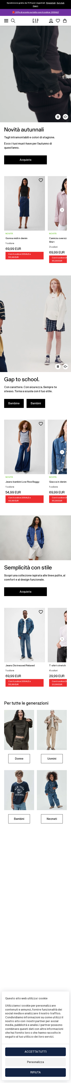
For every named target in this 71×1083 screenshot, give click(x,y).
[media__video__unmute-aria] (65, 117)
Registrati (51, 3)
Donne (19, 758)
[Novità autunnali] (35, 97)
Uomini (51, 758)
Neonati (52, 818)
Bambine (14, 403)
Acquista (25, 159)
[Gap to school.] (35, 343)
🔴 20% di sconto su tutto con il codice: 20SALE (35, 12)
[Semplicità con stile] (35, 557)
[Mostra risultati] (13, 21)
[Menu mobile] (6, 21)
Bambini (36, 403)
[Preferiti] (58, 21)
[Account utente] (51, 21)
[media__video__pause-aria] (58, 117)
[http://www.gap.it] (35, 21)
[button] (62, 210)
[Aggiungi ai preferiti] (41, 180)
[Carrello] (65, 21)
